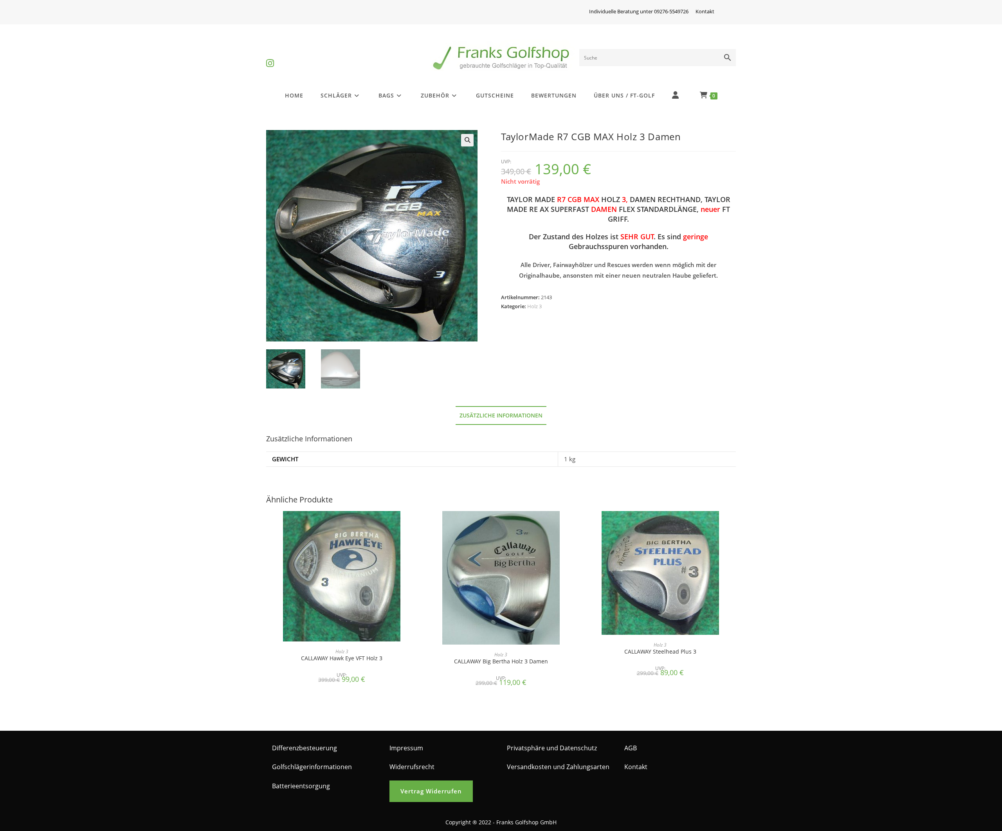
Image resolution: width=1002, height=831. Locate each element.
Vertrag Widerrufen (431, 791)
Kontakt (705, 11)
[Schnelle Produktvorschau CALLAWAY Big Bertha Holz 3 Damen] (574, 525)
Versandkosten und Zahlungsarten (558, 766)
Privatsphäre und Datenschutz (552, 748)
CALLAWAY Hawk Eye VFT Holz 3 (341, 658)
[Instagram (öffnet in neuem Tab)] (270, 56)
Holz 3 (534, 306)
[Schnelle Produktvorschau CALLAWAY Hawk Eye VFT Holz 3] (415, 525)
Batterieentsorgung (301, 786)
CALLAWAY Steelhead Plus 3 (660, 651)
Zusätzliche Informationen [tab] (501, 415)
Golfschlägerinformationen (312, 766)
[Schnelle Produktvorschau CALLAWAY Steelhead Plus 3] (733, 525)
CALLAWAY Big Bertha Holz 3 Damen (501, 661)
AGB (630, 748)
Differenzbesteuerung (304, 748)
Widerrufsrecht (411, 766)
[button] (467, 140)
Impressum (406, 748)
